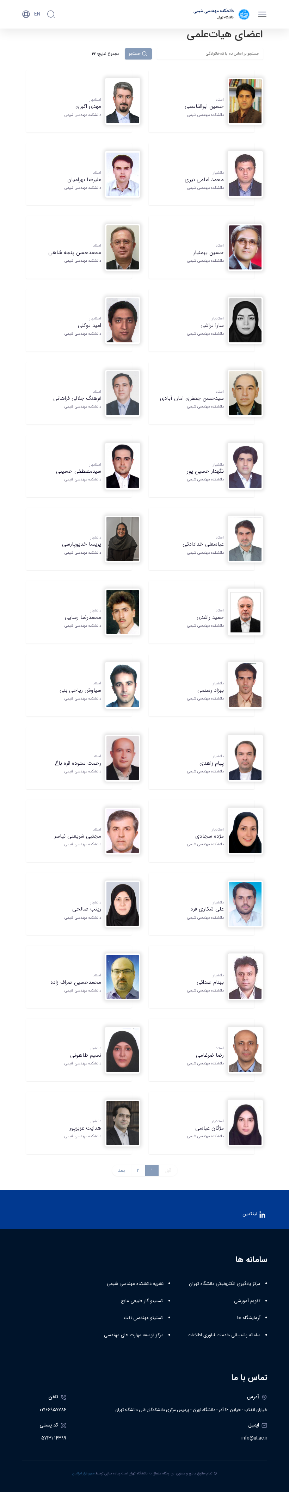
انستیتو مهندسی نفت (144, 1318)
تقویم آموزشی (247, 1301)
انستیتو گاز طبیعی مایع (142, 1301)
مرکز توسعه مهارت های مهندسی (134, 1335)
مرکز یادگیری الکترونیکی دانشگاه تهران (224, 1284)
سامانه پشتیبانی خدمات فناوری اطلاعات (224, 1335)
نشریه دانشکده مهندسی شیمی (135, 1284)
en (37, 14)
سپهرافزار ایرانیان (83, 1474)
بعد (121, 1170)
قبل (168, 1170)
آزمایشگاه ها (248, 1318)
